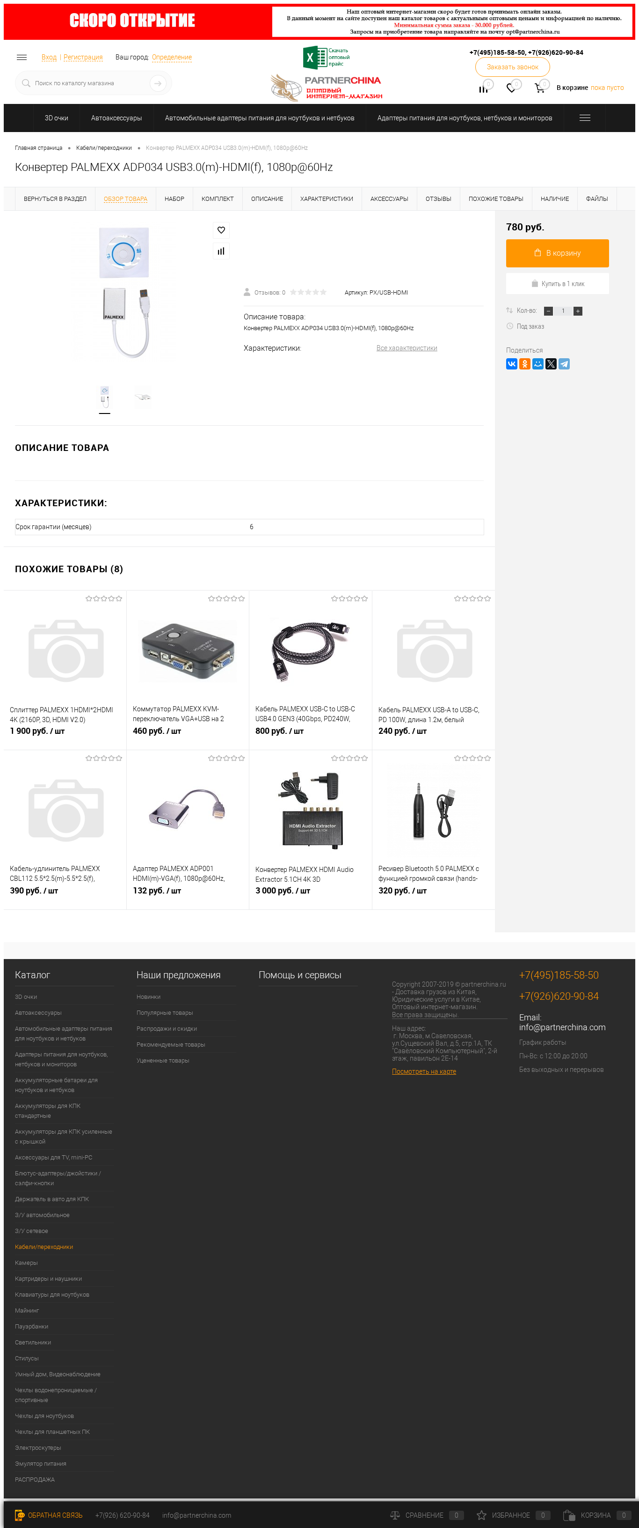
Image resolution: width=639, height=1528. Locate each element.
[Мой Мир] (538, 363)
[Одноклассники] (524, 363)
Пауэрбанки (31, 1326)
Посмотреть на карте (424, 1071)
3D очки (56, 118)
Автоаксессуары (116, 118)
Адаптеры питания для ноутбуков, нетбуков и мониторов (465, 118)
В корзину (563, 253)
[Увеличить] (123, 292)
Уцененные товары (163, 1060)
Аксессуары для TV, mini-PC (53, 1157)
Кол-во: (527, 310)
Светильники (33, 1342)
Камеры (26, 1262)
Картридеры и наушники (48, 1278)
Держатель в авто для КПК (52, 1199)
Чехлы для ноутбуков (44, 1415)
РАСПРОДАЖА (35, 1479)
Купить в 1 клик (563, 283)
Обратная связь (55, 1515)
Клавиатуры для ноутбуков (52, 1294)
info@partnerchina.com (562, 1027)
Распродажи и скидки (167, 1028)
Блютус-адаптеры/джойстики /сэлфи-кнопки (58, 1178)
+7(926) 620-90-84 (122, 1515)
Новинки (148, 996)
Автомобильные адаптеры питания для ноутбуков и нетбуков (260, 118)
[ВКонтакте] (511, 363)
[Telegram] (564, 363)
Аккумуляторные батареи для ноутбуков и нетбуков (56, 1085)
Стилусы (27, 1358)
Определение (172, 57)
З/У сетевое (31, 1230)
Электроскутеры (38, 1447)
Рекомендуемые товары (171, 1044)
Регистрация (83, 57)
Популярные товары (165, 1012)
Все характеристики (407, 348)
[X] (551, 363)
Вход (49, 57)
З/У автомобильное (42, 1214)
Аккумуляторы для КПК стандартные (47, 1110)
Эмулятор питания (40, 1463)
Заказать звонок (512, 67)
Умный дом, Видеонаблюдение (58, 1374)
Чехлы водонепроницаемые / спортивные (56, 1395)
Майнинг (27, 1310)
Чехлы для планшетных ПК (52, 1431)
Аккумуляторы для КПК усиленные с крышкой (63, 1136)
